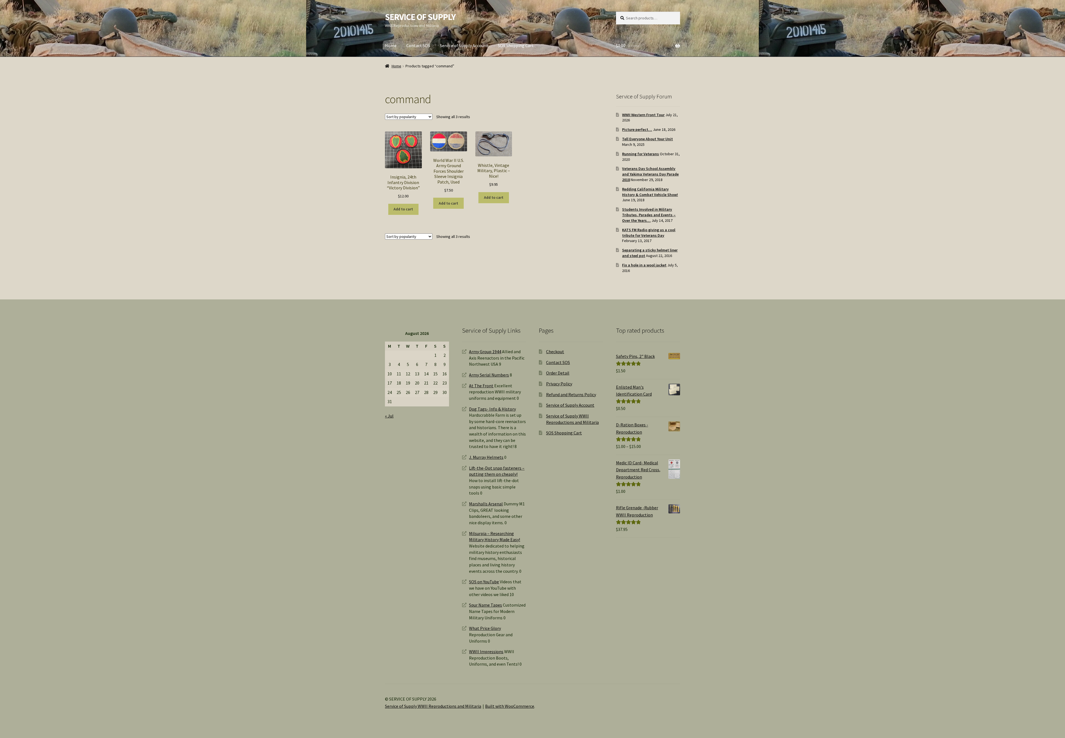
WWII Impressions (486, 651)
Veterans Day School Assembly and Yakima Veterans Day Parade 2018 (650, 174)
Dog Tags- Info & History (492, 409)
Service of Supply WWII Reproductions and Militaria (433, 706)
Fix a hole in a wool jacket (644, 265)
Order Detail (557, 373)
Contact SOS (418, 45)
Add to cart (403, 209)
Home (391, 45)
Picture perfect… (637, 129)
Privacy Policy (559, 383)
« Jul (389, 416)
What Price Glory (485, 628)
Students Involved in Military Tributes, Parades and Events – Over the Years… (649, 215)
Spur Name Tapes (485, 605)
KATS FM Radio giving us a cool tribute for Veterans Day (648, 232)
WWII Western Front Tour (643, 114)
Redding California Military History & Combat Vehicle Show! (650, 192)
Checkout (555, 351)
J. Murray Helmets (486, 457)
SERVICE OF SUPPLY (420, 16)
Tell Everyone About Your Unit (647, 138)
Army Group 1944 (485, 351)
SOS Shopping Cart (516, 45)
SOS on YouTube (484, 581)
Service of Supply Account (464, 45)
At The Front (481, 385)
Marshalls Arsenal (486, 504)
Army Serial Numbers (489, 375)
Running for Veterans (640, 153)
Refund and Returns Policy (571, 394)
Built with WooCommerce (509, 706)
